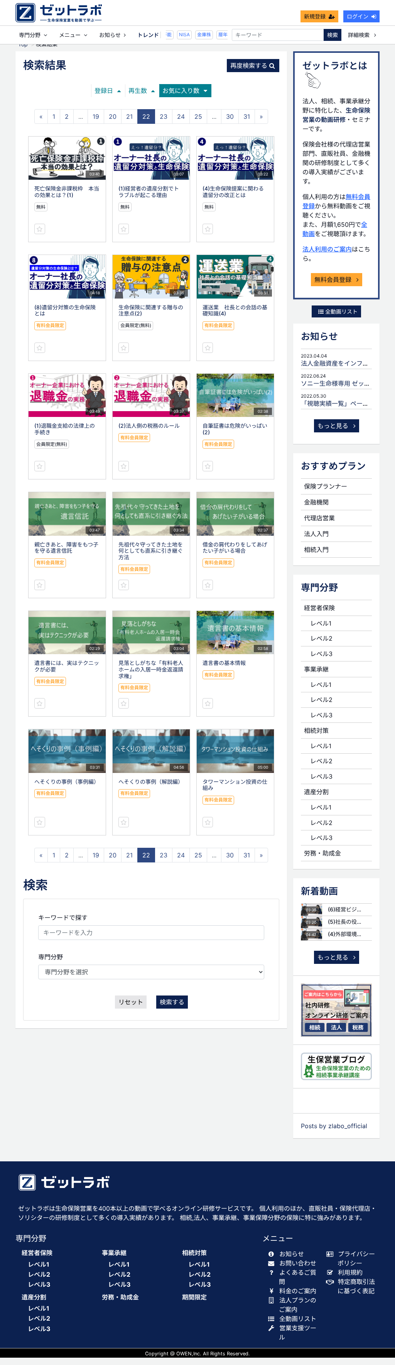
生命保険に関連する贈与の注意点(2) (150, 310)
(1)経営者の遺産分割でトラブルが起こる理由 (148, 191)
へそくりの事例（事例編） (66, 781)
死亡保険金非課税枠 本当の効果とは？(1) (66, 191)
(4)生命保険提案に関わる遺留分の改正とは (233, 191)
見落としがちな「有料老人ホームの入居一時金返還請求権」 (150, 669)
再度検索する (248, 65)
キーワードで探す (63, 917)
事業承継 (316, 669)
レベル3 (321, 654)
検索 (332, 35)
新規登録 (315, 16)
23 (163, 116)
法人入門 (316, 534)
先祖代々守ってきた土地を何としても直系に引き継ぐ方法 (150, 551)
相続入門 (316, 549)
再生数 (137, 90)
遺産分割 (316, 792)
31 (246, 116)
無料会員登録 (333, 279)
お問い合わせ (297, 1263)
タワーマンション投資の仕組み (235, 784)
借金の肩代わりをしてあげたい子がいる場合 (235, 547)
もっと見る (333, 426)
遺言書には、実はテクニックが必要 (66, 666)
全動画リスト (341, 311)
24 (181, 116)
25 (198, 116)
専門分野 (50, 957)
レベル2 (321, 638)
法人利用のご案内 (327, 249)
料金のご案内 (297, 1291)
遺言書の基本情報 (224, 663)
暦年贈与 (221, 34)
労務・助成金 (322, 853)
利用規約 (350, 1272)
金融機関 (316, 502)
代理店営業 (319, 518)
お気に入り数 (180, 90)
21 (129, 116)
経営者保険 (319, 608)
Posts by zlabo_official (334, 1126)
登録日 (104, 90)
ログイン (357, 16)
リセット (130, 1002)
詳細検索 (359, 35)
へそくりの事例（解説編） (150, 781)
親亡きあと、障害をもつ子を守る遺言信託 (66, 547)
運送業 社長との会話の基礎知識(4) (235, 310)
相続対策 (316, 730)
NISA (178, 34)
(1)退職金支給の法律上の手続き (64, 428)
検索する (172, 1002)
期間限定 (194, 1297)
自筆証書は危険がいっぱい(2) (235, 428)
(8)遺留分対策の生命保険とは (65, 310)
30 (230, 116)
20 (112, 116)
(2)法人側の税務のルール (149, 425)
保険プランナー (325, 486)
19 (96, 116)
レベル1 (320, 623)
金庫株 (198, 34)
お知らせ (110, 35)
